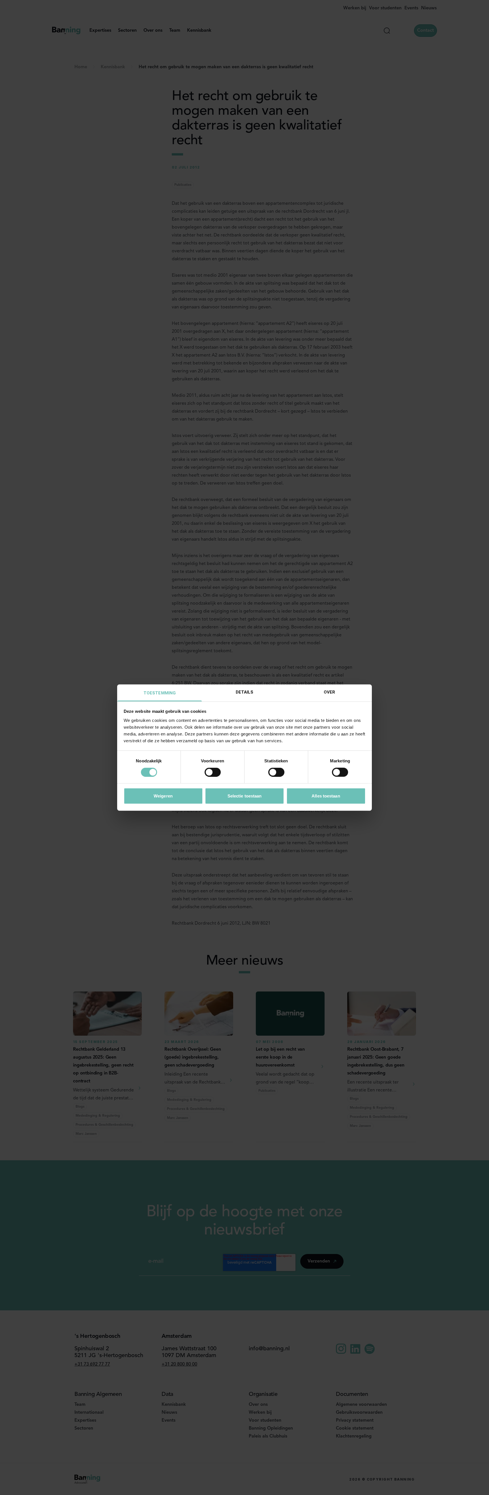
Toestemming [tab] (159, 692)
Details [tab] (245, 691)
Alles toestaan (326, 795)
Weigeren (163, 795)
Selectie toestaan (245, 795)
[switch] (213, 772)
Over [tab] (329, 691)
